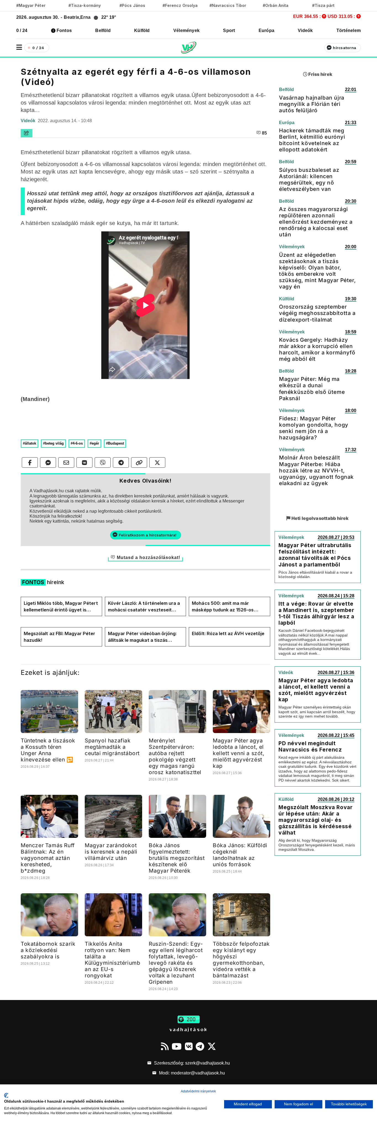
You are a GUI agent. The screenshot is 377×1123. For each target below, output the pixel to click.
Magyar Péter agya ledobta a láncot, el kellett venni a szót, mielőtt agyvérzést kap (239, 753)
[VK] (189, 1046)
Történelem (348, 30)
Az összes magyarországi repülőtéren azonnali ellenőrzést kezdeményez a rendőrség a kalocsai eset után (316, 222)
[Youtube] (177, 1046)
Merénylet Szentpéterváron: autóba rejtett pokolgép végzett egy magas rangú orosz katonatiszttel (175, 756)
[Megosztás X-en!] (157, 462)
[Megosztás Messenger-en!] (48, 462)
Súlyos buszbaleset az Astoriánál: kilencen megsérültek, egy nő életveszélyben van (309, 179)
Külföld (142, 30)
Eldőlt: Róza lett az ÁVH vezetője (228, 633)
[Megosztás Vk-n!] (84, 462)
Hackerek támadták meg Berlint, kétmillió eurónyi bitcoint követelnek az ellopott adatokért (312, 140)
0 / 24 (21, 30)
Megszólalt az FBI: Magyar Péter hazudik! (59, 637)
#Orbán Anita (276, 5)
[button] (19, 47)
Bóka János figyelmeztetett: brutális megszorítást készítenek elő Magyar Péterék (177, 858)
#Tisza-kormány (84, 5)
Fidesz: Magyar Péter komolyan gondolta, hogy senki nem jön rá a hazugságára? (313, 428)
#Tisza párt (323, 5)
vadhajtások (188, 1029)
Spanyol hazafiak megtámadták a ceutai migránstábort (112, 746)
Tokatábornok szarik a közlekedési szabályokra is (48, 950)
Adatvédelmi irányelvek (198, 1091)
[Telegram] (200, 1046)
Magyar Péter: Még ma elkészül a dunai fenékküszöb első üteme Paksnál (312, 388)
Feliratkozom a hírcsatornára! (147, 535)
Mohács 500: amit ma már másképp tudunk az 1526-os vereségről (223, 606)
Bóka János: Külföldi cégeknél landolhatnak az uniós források (240, 855)
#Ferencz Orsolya (180, 5)
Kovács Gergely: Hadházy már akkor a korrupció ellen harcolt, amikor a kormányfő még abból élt (317, 349)
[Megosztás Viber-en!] (103, 462)
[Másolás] (139, 462)
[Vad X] (211, 1046)
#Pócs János (132, 5)
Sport (229, 30)
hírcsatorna (344, 48)
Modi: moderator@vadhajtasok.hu (191, 1073)
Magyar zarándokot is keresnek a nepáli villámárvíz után (111, 851)
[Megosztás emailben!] (66, 462)
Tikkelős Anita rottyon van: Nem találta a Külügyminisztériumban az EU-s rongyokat (112, 959)
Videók (305, 30)
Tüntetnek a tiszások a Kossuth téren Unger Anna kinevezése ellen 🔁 (48, 750)
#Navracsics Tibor (227, 5)
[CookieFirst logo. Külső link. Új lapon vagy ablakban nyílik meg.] (6, 1095)
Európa (266, 30)
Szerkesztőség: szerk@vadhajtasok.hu (191, 1063)
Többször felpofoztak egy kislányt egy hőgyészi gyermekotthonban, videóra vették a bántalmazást (241, 959)
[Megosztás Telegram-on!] (121, 462)
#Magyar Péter (31, 5)
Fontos (64, 30)
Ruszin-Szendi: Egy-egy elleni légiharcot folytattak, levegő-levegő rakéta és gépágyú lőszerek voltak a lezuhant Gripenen (176, 962)
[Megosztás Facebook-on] (30, 462)
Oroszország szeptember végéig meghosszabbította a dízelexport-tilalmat (317, 313)
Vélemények (186, 30)
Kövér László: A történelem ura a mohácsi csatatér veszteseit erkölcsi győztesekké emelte (144, 606)
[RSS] (165, 1046)
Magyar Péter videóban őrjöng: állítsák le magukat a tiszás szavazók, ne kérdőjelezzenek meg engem (142, 637)
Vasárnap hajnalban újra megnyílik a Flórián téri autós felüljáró (311, 104)
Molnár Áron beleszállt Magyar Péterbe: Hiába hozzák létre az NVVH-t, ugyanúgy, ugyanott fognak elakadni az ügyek (316, 470)
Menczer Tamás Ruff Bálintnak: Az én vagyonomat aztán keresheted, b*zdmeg (48, 858)
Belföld (103, 30)
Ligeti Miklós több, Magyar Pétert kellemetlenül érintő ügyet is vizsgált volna (61, 606)
